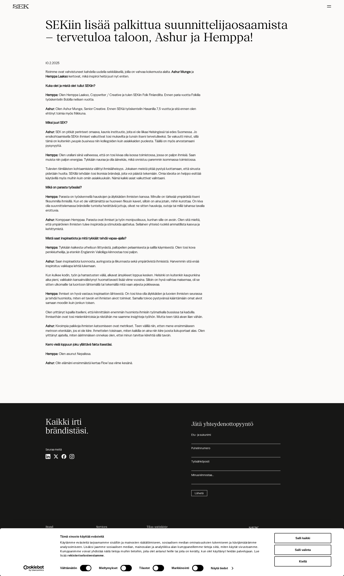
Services (101, 526)
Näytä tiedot (219, 568)
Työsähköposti (200, 461)
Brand (49, 526)
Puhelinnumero (200, 448)
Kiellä (303, 561)
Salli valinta (303, 550)
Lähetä (199, 493)
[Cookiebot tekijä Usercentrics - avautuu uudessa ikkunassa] (33, 568)
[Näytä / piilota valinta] (329, 6)
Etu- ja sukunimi (201, 434)
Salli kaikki (302, 538)
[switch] (126, 568)
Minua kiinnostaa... (202, 475)
